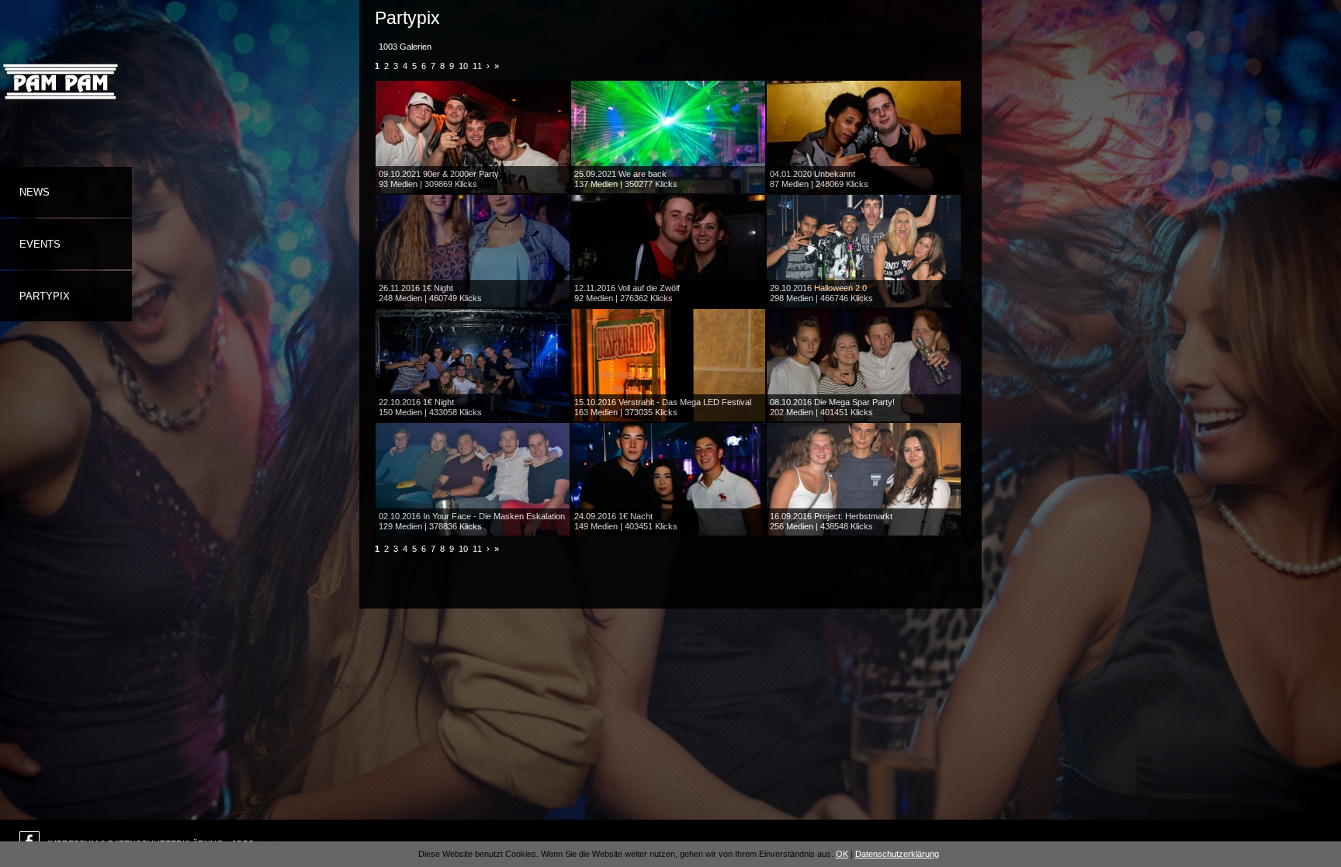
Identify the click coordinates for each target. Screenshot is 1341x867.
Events (40, 244)
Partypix (44, 296)
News (34, 192)
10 (463, 66)
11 (477, 66)
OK (842, 853)
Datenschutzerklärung (897, 853)
